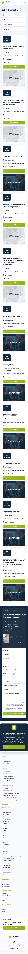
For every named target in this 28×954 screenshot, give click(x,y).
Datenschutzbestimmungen (11, 708)
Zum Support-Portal (14, 927)
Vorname (5, 650)
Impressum (5, 945)
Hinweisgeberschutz (14, 948)
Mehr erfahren (14, 66)
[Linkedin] (14, 942)
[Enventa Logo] (7, 2)
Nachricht (5, 689)
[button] (25, 2)
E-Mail (5, 666)
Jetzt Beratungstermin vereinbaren (14, 747)
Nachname (6, 658)
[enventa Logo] (14, 937)
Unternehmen (6, 681)
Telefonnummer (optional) (10, 674)
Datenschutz (12, 945)
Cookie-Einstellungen (20, 945)
